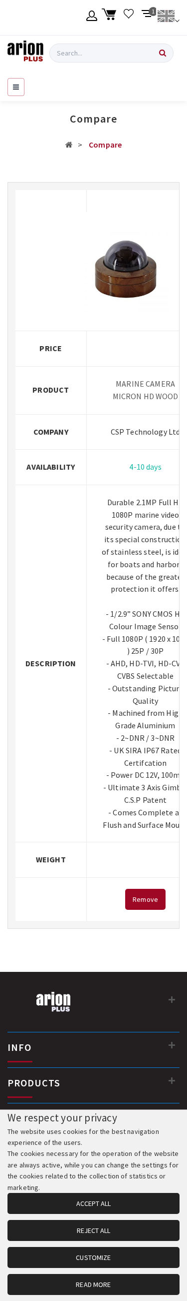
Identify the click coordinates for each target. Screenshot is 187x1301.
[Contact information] (172, 999)
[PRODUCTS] (172, 1080)
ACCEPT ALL (93, 1203)
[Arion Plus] (25, 53)
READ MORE (93, 1284)
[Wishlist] (129, 17)
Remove (145, 899)
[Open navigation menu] (15, 87)
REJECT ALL (93, 1230)
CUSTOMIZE (93, 1257)
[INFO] (172, 1044)
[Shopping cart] (110, 17)
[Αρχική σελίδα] (69, 145)
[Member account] (92, 18)
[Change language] (168, 18)
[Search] (162, 53)
